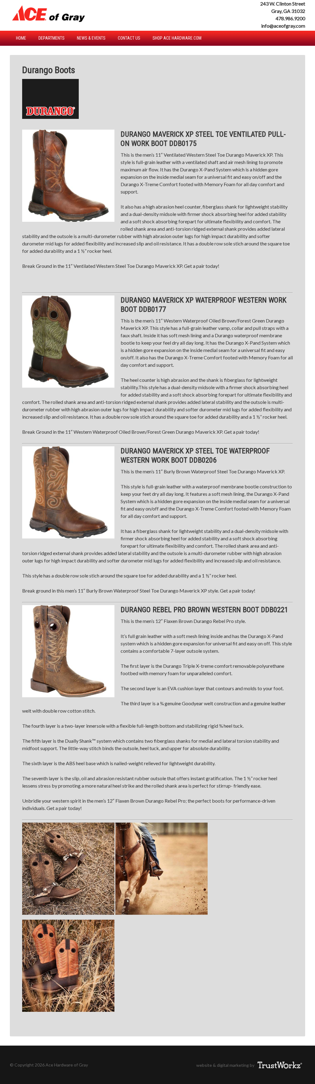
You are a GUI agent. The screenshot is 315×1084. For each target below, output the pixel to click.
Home (21, 38)
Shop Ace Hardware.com (177, 38)
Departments (51, 38)
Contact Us (129, 38)
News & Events (91, 38)
